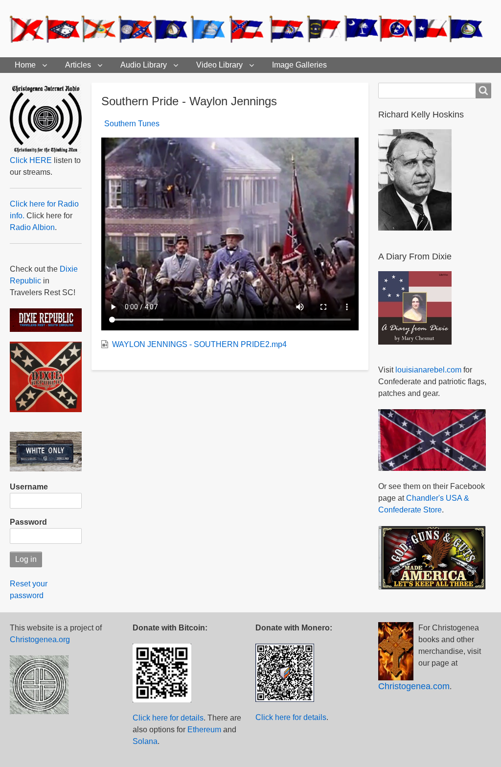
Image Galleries (299, 65)
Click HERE (31, 160)
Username (29, 487)
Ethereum (204, 729)
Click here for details (168, 718)
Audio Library (143, 65)
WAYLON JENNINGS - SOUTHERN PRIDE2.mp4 (199, 344)
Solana (145, 741)
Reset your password (28, 590)
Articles (78, 65)
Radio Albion (32, 227)
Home (25, 65)
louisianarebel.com (428, 370)
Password (28, 522)
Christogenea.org (40, 639)
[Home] (250, 28)
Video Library (219, 65)
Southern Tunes (131, 123)
